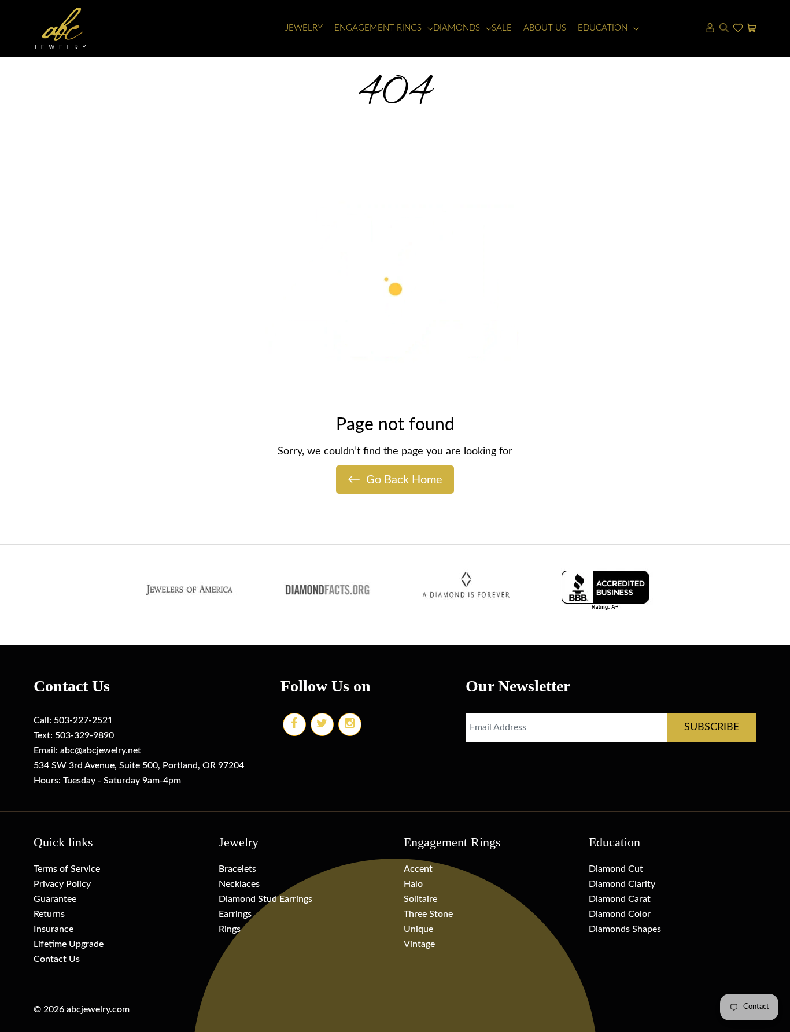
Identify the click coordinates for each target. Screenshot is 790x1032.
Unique (418, 929)
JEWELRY (304, 28)
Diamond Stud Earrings (265, 899)
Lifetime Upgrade (69, 944)
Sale (502, 28)
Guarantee (55, 899)
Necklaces (239, 884)
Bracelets (237, 869)
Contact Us (57, 959)
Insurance (53, 929)
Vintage (419, 944)
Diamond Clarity (622, 884)
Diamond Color (620, 914)
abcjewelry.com (98, 1009)
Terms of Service (67, 869)
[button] (378, 28)
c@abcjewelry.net (105, 750)
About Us (544, 28)
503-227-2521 (83, 720)
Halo (413, 884)
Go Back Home (395, 479)
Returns (49, 914)
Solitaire (420, 899)
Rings (230, 929)
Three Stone (428, 914)
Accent (418, 869)
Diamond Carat (620, 899)
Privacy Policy (62, 884)
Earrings (235, 914)
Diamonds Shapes (625, 929)
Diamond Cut (616, 869)
